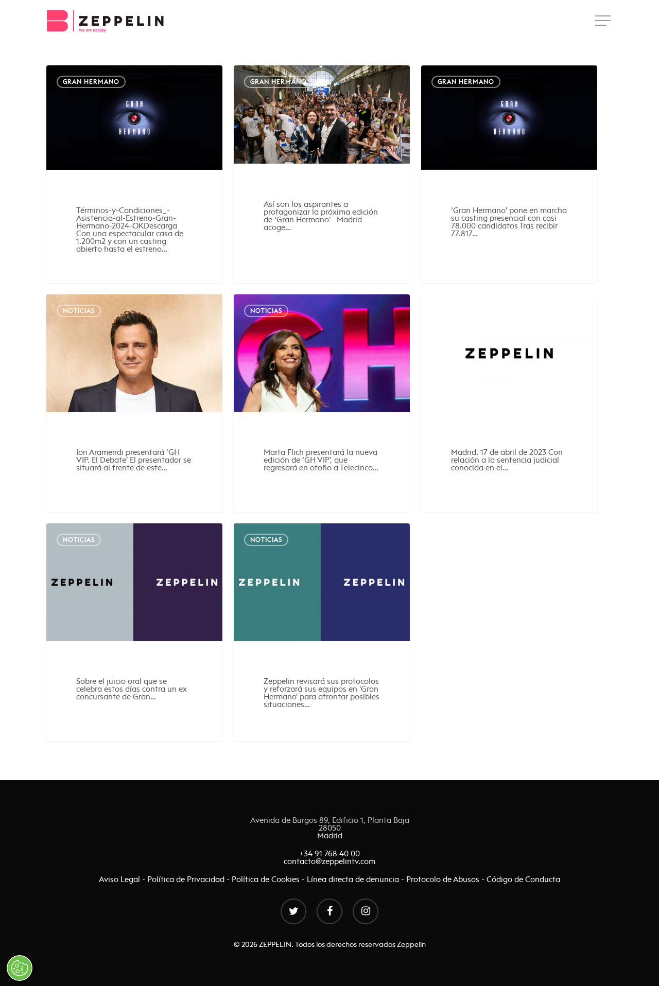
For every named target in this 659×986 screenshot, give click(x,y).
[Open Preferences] (19, 968)
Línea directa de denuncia (353, 879)
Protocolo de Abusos (442, 879)
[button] (604, 20)
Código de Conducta (523, 879)
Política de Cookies (266, 879)
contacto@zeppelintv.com (329, 861)
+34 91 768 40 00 (330, 853)
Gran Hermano (91, 82)
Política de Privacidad (185, 879)
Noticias (79, 311)
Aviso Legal (120, 879)
